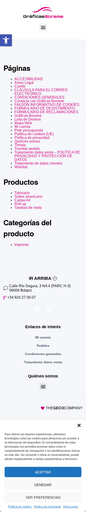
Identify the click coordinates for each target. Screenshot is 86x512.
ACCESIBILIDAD (28, 79)
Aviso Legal (70, 506)
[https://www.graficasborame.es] (43, 12)
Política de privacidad (47, 506)
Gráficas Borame (28, 116)
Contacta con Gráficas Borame (39, 101)
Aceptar (43, 472)
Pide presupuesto (28, 130)
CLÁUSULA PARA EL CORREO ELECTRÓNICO (40, 92)
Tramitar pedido (27, 149)
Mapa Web (23, 123)
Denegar (43, 484)
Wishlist (20, 167)
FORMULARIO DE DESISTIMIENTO (44, 108)
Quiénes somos (27, 141)
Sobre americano (28, 196)
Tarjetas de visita (28, 207)
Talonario (22, 193)
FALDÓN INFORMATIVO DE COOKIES (46, 105)
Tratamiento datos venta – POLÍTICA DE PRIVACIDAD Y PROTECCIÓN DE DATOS (47, 156)
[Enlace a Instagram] (49, 309)
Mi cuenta (22, 127)
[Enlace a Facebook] (36, 309)
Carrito (19, 86)
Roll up (20, 204)
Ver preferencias (43, 497)
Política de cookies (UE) (34, 134)
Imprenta (21, 245)
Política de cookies (20, 506)
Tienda (20, 145)
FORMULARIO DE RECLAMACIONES (46, 112)
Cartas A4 (22, 200)
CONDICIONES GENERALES (39, 97)
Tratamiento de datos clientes (38, 163)
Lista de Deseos (27, 119)
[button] (6, 40)
